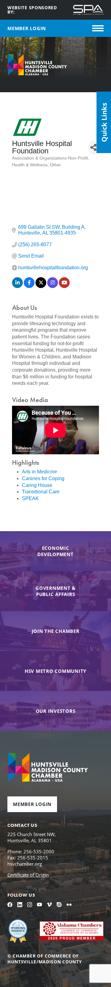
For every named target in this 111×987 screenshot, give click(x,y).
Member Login (32, 804)
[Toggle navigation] (98, 28)
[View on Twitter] (40, 286)
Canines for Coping (43, 478)
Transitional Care (41, 491)
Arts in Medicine (39, 471)
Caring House (37, 485)
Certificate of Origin (28, 875)
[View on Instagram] (52, 286)
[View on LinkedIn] (17, 286)
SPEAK (30, 498)
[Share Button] (93, 147)
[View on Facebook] (29, 286)
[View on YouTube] (64, 286)
